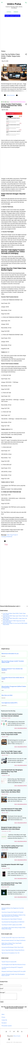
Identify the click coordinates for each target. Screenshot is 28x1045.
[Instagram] (18, 1031)
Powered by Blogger (15, 1039)
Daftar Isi (9, 11)
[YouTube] (6, 1031)
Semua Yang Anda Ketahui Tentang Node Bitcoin (13, 950)
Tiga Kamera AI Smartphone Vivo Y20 (10, 953)
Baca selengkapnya (21, 728)
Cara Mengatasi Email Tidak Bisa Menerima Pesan (13, 964)
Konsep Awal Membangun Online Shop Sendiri (12, 947)
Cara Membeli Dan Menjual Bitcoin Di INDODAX (13, 921)
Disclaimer (4, 1022)
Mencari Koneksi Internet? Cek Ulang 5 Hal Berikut (13, 940)
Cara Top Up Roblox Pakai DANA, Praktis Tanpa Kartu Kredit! (10, 56)
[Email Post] (17, 95)
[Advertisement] (14, 32)
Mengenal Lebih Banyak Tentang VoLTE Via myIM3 (14, 971)
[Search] (26, 3)
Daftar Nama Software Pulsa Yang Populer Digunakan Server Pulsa (12, 944)
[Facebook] (10, 1031)
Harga (6, 544)
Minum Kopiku (16, 1036)
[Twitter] (14, 1031)
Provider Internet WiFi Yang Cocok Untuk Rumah (13, 937)
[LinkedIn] (21, 1031)
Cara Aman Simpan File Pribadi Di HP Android (12, 912)
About (3, 1014)
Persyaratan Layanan (7, 1025)
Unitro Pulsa (14, 4)
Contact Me (4, 1020)
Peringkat (16, 11)
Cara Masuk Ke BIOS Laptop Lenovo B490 (12, 924)
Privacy (3, 1017)
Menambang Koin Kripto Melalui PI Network (12, 919)
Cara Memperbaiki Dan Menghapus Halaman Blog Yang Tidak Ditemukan (12, 771)
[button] (26, 54)
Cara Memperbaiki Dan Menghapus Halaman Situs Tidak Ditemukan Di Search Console (13, 915)
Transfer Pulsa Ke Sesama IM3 (9, 961)
